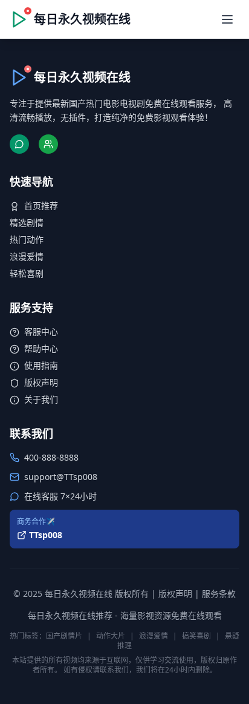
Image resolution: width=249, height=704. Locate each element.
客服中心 (41, 331)
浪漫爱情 (27, 256)
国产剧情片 (64, 636)
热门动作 (27, 239)
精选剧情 (27, 222)
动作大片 (110, 636)
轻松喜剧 (27, 273)
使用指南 (41, 365)
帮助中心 (41, 348)
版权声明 (41, 382)
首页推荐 (41, 205)
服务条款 (219, 593)
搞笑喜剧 (196, 636)
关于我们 (41, 399)
